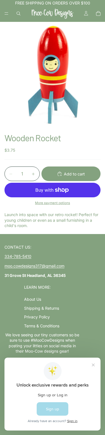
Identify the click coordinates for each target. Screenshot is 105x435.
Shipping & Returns (41, 308)
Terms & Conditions (41, 325)
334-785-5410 (17, 256)
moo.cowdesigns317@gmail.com (34, 265)
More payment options (52, 203)
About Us (32, 299)
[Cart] (98, 13)
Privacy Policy (37, 316)
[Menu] (6, 13)
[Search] (18, 13)
